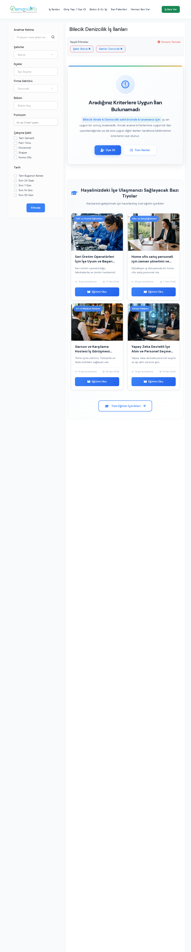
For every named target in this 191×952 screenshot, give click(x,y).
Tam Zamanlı (26, 138)
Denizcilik (109, 48)
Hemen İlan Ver (140, 9)
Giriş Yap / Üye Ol (75, 9)
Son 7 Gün (25, 185)
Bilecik (81, 48)
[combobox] (36, 54)
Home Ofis (25, 157)
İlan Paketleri (119, 9)
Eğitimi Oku (99, 291)
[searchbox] (37, 122)
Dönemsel (25, 147)
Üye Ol (110, 150)
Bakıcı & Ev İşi (98, 9)
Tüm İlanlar (142, 150)
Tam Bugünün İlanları (31, 175)
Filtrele (35, 207)
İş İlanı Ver (171, 9)
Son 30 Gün (26, 195)
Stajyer (23, 152)
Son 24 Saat (26, 180)
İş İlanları (54, 9)
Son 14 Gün (26, 190)
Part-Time (25, 143)
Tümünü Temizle (170, 42)
